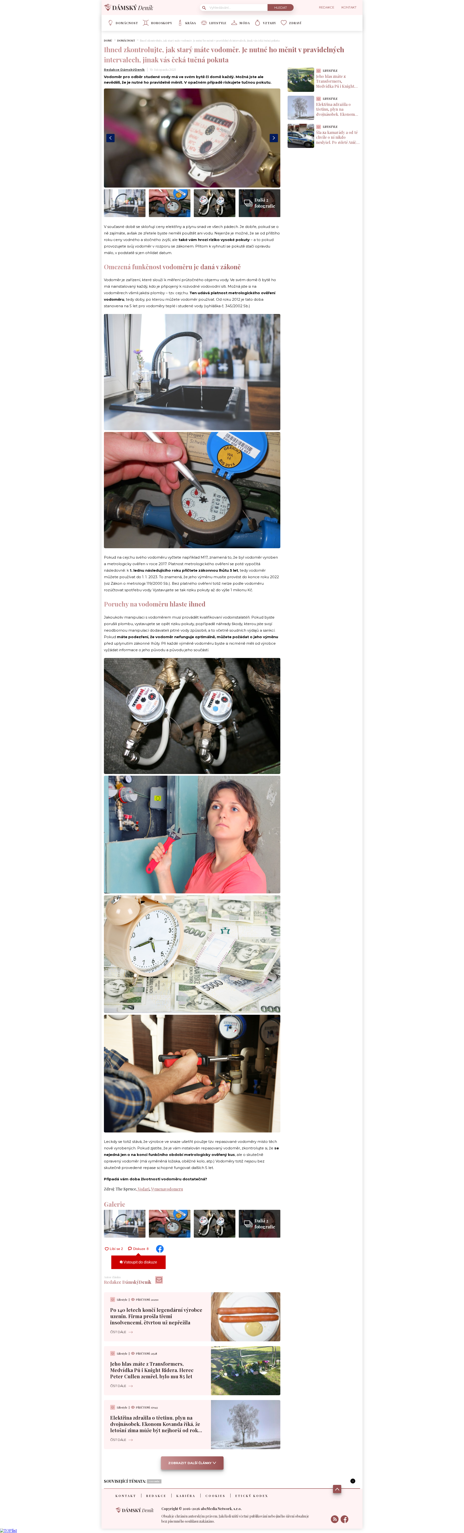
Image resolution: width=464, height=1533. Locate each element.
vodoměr (154, 1481)
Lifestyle (218, 23)
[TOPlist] (8, 1530)
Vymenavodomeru (167, 1188)
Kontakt (126, 1496)
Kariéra (186, 1496)
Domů (108, 40)
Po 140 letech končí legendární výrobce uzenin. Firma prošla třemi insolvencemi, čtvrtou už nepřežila (156, 1316)
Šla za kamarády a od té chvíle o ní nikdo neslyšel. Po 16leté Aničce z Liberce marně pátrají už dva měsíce (338, 142)
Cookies (215, 1496)
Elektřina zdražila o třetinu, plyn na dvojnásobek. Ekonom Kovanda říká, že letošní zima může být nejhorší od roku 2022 (155, 1427)
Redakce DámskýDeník (124, 70)
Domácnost (127, 23)
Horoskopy (161, 23)
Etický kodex (251, 1496)
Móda (244, 23)
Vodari (143, 1188)
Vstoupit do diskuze (140, 1262)
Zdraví (295, 23)
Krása (190, 23)
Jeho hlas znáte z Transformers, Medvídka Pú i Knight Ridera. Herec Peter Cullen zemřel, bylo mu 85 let (152, 1370)
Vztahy (269, 23)
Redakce (156, 1496)
